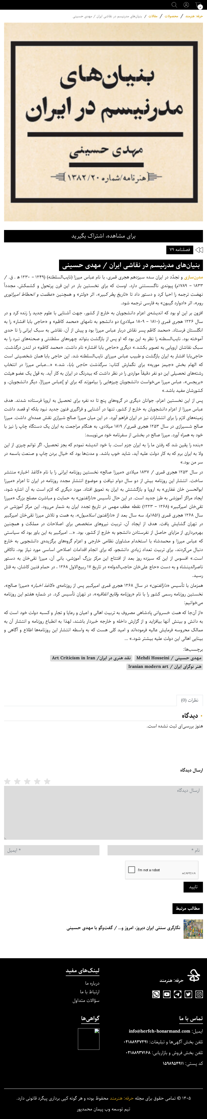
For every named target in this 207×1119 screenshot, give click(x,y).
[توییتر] (188, 994)
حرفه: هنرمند (194, 16)
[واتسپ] (156, 994)
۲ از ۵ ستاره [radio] (37, 781)
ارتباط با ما (89, 992)
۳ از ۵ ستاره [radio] (27, 781)
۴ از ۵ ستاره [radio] (17, 781)
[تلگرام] (177, 994)
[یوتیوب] (167, 994)
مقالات (153, 16)
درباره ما (92, 983)
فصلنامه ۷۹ (180, 249)
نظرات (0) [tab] (189, 700)
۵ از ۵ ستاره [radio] (7, 781)
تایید (193, 887)
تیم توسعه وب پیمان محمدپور (103, 1109)
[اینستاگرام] (199, 994)
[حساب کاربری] (186, 5)
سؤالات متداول (86, 1000)
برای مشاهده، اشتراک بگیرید (103, 236)
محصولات (171, 16)
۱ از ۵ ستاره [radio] (47, 781)
